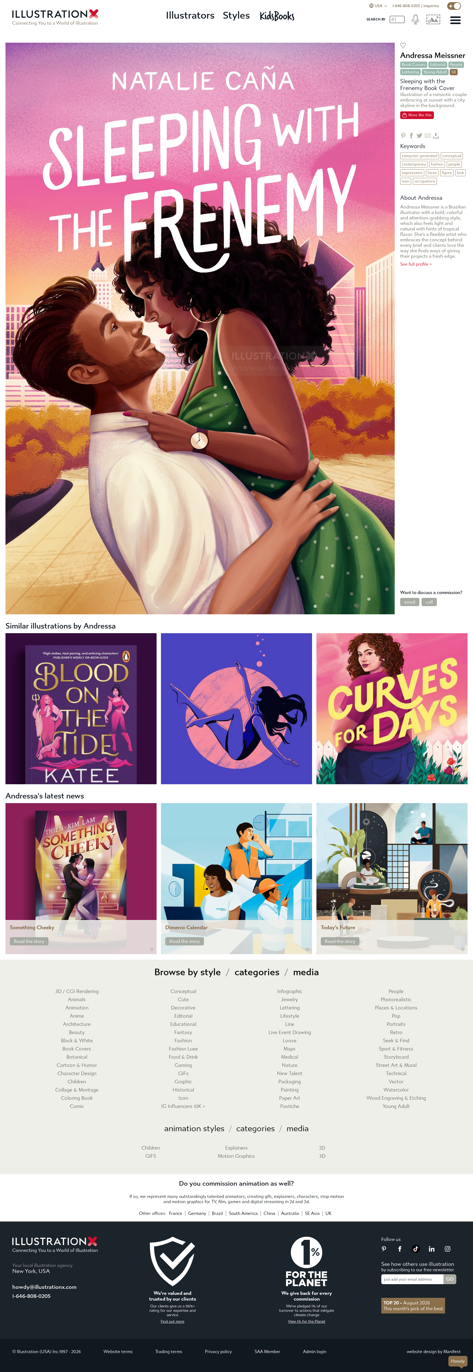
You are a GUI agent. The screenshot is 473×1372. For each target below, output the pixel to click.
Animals (77, 1000)
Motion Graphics (236, 1156)
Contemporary (414, 164)
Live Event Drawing (290, 1032)
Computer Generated (419, 156)
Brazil (217, 1213)
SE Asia (312, 1213)
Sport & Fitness (396, 1049)
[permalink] (152, 949)
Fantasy (183, 1032)
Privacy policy (218, 1351)
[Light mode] (454, 6)
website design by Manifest (434, 1351)
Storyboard (396, 1057)
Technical (396, 1073)
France (175, 1213)
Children (77, 1082)
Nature (290, 1065)
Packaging (289, 1082)
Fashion (437, 164)
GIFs (183, 1073)
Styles (236, 15)
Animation (76, 1008)
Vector (396, 1082)
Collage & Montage (77, 1090)
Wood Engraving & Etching (396, 1098)
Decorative (183, 1008)
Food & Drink (183, 1057)
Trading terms (168, 1351)
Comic (77, 1106)
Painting (290, 1090)
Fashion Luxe (183, 1049)
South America (243, 1213)
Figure (447, 172)
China (269, 1213)
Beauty (77, 1032)
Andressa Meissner (432, 55)
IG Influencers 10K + (183, 1106)
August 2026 (406, 1303)
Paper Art (289, 1098)
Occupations (424, 181)
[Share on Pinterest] (403, 135)
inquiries (431, 6)
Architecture (77, 1024)
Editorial (438, 64)
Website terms (118, 1351)
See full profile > (416, 264)
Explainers (236, 1148)
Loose (289, 1041)
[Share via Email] (428, 135)
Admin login (314, 1351)
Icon (183, 1098)
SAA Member (267, 1351)
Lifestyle (289, 1016)
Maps (290, 1049)
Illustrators (190, 15)
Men (405, 181)
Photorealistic (396, 1000)
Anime (77, 1016)
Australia (290, 1213)
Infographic (289, 991)
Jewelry (289, 1000)
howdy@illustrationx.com (44, 1287)
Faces (432, 172)
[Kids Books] (278, 16)
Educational (183, 1024)
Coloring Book (77, 1098)
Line (289, 1024)
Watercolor (396, 1090)
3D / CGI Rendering (77, 991)
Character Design (76, 1073)
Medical (289, 1057)
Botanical (77, 1057)
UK (328, 1213)
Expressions (412, 172)
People (456, 64)
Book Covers (414, 64)
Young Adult (435, 72)
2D (322, 1148)
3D (322, 1156)
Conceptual (451, 156)
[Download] (436, 135)
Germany (197, 1213)
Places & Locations (396, 1008)
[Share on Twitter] (419, 135)
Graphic (183, 1082)
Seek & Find (396, 1041)
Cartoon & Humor (77, 1065)
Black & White (77, 1041)
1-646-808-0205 (406, 6)
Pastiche (289, 1106)
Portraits (396, 1024)
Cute (183, 1000)
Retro (396, 1032)
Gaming (183, 1065)
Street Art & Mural (396, 1065)
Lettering (410, 72)
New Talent (289, 1073)
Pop (396, 1016)
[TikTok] (416, 1251)
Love (460, 172)
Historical (183, 1090)
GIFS (150, 1156)
